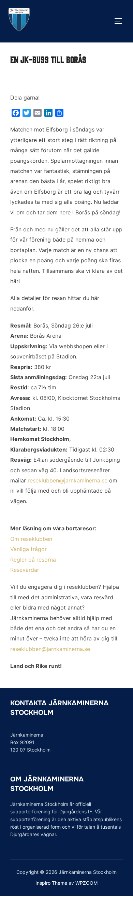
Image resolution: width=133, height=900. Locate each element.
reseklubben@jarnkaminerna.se (67, 480)
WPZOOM (86, 883)
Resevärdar (24, 569)
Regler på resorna (33, 559)
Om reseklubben (31, 538)
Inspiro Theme (51, 883)
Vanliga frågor (28, 549)
